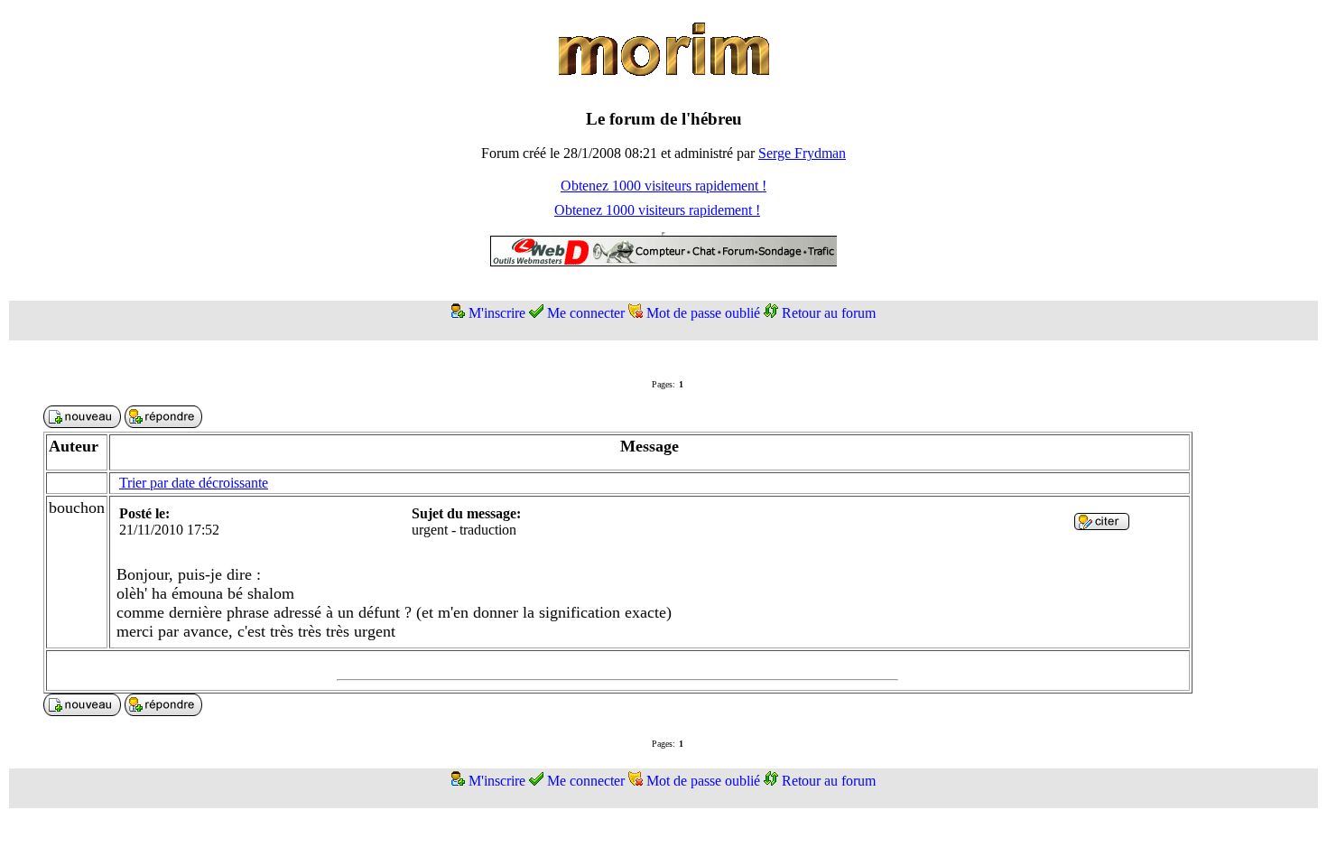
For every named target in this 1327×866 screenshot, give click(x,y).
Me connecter (586, 313)
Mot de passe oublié (703, 313)
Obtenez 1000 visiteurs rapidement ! (663, 185)
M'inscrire (497, 313)
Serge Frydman (802, 153)
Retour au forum (829, 313)
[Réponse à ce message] (1101, 525)
